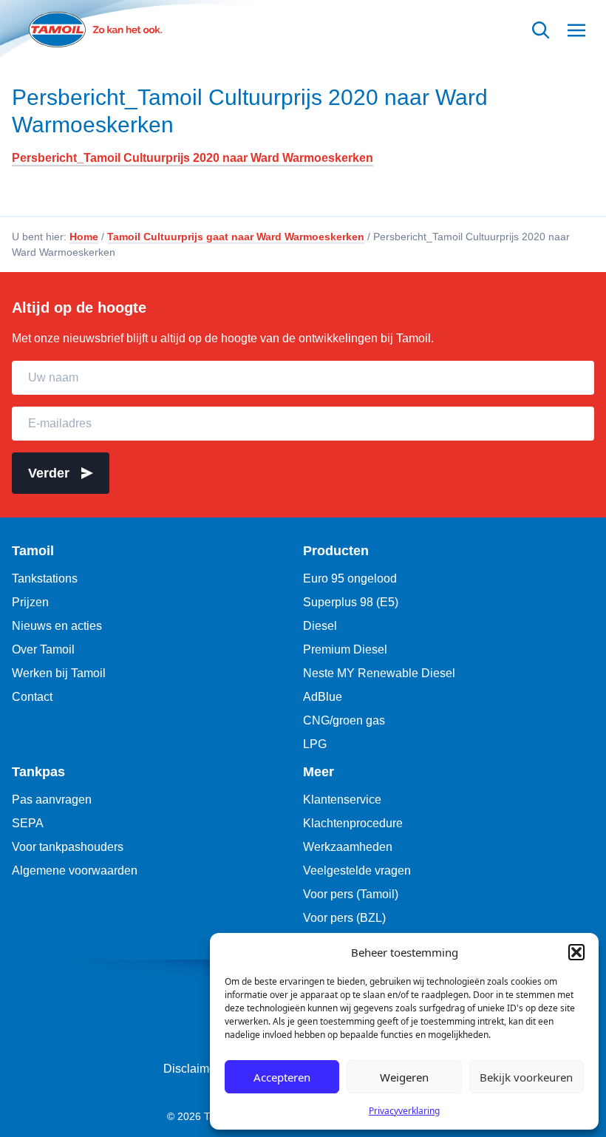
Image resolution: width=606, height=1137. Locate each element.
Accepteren (281, 1077)
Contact (32, 696)
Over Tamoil (43, 649)
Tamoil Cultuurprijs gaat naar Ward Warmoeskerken (235, 236)
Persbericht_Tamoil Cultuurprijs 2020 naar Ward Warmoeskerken (250, 111)
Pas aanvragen (52, 799)
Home (83, 236)
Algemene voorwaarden (74, 870)
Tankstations (45, 578)
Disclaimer (191, 1068)
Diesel (320, 626)
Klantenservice (342, 799)
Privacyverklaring (404, 1110)
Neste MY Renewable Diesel (379, 673)
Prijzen (30, 602)
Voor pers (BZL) (344, 918)
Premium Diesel (345, 649)
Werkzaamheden (347, 847)
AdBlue (322, 696)
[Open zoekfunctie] (541, 30)
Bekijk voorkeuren (526, 1077)
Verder (48, 473)
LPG (315, 744)
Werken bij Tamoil (59, 673)
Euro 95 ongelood (350, 578)
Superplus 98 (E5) (350, 602)
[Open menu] (576, 30)
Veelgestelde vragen (357, 870)
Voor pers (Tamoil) (350, 894)
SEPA (28, 823)
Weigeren (404, 1077)
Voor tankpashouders (67, 847)
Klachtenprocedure (353, 823)
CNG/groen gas (344, 720)
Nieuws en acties (57, 626)
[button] (576, 952)
